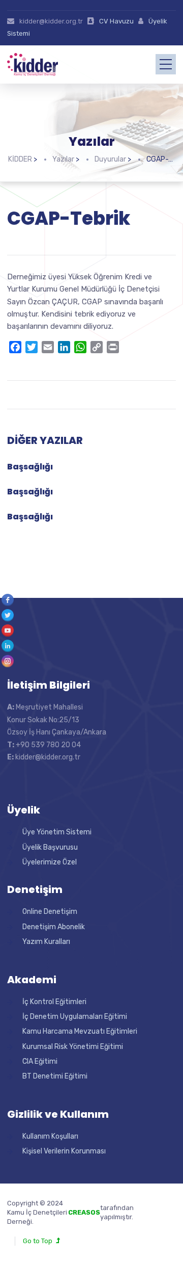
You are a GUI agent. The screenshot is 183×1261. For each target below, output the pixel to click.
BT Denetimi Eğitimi (54, 1076)
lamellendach (155, 1217)
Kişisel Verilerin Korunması (64, 1151)
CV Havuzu (116, 21)
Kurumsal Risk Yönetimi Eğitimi (72, 1046)
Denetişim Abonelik (53, 927)
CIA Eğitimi (39, 1061)
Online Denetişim (49, 911)
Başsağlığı (30, 466)
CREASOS (84, 1212)
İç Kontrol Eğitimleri (54, 1001)
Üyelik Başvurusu (50, 847)
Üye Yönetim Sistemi (57, 832)
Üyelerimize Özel (49, 862)
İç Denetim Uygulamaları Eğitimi (74, 1016)
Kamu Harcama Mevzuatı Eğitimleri (79, 1031)
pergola (146, 1208)
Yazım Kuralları (46, 941)
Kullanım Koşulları (50, 1136)
